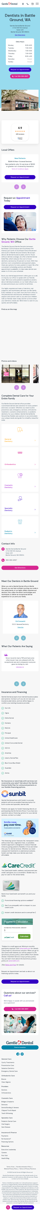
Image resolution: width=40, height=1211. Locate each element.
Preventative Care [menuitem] (7, 1065)
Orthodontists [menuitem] (6, 1093)
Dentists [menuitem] (4, 1090)
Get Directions (20, 35)
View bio (20, 627)
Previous (16, 186)
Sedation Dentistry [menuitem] (7, 1068)
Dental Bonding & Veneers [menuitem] (10, 1108)
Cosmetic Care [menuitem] (7, 1098)
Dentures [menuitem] (4, 1105)
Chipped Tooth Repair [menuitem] (8, 1110)
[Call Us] (8, 1207)
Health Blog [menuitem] (5, 1158)
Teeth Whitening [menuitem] (7, 1113)
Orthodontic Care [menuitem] (8, 1076)
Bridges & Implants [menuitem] (7, 1102)
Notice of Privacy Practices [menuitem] (28, 1169)
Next (23, 186)
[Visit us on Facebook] (17, 1055)
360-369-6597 (11, 560)
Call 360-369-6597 (21, 76)
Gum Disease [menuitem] (5, 1127)
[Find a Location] (23, 4)
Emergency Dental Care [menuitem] (9, 1071)
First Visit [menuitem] (4, 1155)
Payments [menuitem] (4, 1136)
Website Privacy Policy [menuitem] (11, 1169)
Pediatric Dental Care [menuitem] (8, 1121)
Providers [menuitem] (4, 1086)
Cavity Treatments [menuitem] (7, 1062)
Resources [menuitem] (5, 1146)
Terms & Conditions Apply (20, 169)
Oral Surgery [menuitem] (5, 1124)
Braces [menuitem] (3, 1079)
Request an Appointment (20, 70)
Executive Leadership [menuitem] (8, 1150)
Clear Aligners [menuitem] (6, 1082)
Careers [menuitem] (4, 1153)
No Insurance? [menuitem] (6, 1139)
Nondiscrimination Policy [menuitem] (23, 1167)
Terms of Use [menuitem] (10, 1167)
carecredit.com (24, 948)
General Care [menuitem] (6, 1059)
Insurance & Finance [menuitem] (9, 1133)
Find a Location (20, 1047)
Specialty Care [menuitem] (6, 1118)
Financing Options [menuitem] (7, 1142)
